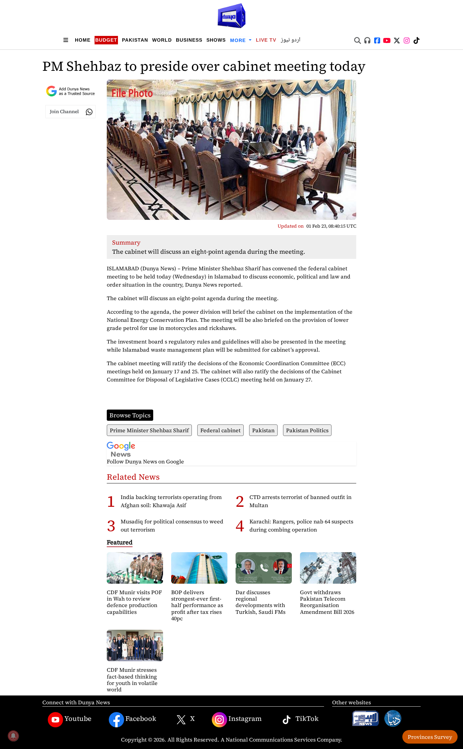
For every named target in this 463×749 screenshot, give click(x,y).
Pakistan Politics (307, 430)
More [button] (238, 40)
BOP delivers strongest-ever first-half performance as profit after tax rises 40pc (197, 605)
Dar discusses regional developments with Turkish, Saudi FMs (260, 602)
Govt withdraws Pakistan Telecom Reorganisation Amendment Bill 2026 (327, 602)
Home (82, 40)
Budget (106, 40)
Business (189, 40)
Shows (216, 40)
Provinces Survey (430, 737)
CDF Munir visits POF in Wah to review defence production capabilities (134, 602)
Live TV (266, 40)
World (162, 40)
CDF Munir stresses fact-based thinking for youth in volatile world (132, 679)
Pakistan (135, 40)
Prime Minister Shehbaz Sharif (149, 430)
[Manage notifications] (13, 735)
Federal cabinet (220, 430)
